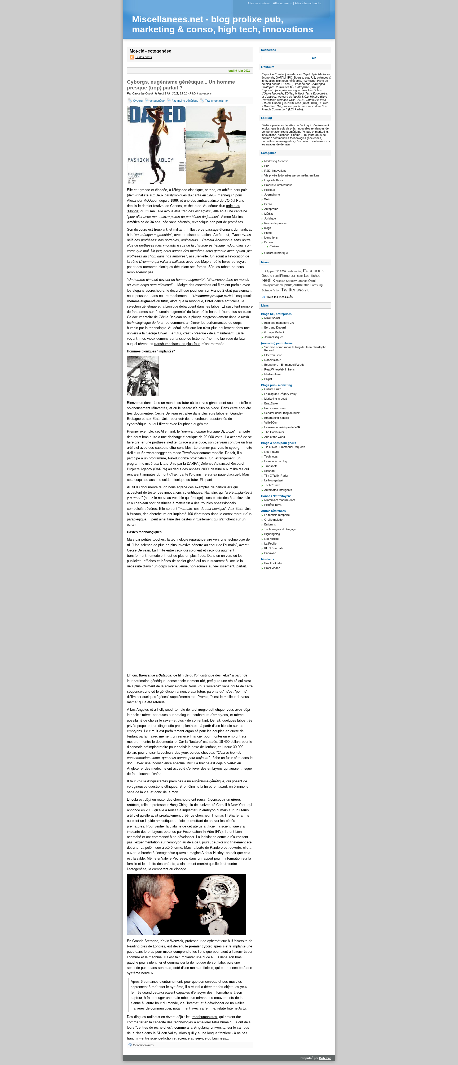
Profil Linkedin (273, 563)
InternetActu (236, 1008)
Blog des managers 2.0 (279, 322)
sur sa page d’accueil (224, 474)
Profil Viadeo (272, 568)
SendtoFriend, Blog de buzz (282, 413)
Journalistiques (274, 337)
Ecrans (269, 242)
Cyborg (138, 100)
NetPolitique (271, 538)
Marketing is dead (275, 398)
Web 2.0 (303, 290)
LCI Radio (296, 275)
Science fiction (271, 290)
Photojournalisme (273, 285)
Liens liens (271, 237)
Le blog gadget (273, 480)
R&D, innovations (201, 93)
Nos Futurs (271, 451)
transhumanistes (204, 1017)
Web (267, 199)
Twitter (288, 289)
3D (264, 271)
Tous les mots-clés (279, 297)
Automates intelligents (278, 489)
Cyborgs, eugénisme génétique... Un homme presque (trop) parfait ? (181, 84)
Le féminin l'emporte (277, 514)
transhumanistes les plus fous (177, 344)
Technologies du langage (280, 529)
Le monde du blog (275, 461)
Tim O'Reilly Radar (276, 475)
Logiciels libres (273, 180)
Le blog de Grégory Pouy (280, 393)
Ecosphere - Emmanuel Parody (284, 364)
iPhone (284, 276)
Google (267, 276)
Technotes (271, 456)
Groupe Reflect (274, 332)
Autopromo (271, 208)
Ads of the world (274, 436)
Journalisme (272, 194)
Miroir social (272, 318)
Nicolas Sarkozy (286, 280)
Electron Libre (273, 355)
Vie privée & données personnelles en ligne (291, 175)
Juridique (270, 218)
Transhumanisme (216, 100)
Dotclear (325, 1058)
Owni (312, 281)
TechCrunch (272, 485)
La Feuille (270, 543)
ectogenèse (157, 100)
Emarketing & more (276, 417)
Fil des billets (143, 57)
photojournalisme (297, 285)
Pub (266, 165)
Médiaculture (272, 374)
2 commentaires (143, 1045)
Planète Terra (272, 504)
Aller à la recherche (308, 3)
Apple (270, 271)
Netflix (268, 280)
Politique (269, 189)
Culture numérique (276, 253)
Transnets (271, 466)
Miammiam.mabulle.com (279, 500)
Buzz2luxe (271, 403)
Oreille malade (273, 519)
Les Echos (312, 276)
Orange (302, 280)
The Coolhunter (274, 432)
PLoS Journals (273, 548)
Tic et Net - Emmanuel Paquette (284, 447)
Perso (268, 204)
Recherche (268, 49)
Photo (268, 232)
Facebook (313, 270)
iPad (276, 275)
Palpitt (268, 379)
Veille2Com (271, 422)
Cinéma (274, 246)
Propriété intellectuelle (278, 185)
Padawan (270, 553)
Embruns (270, 524)
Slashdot (269, 470)
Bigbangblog (272, 534)
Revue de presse (275, 223)
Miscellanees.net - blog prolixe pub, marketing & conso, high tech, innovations (222, 24)
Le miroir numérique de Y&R (282, 427)
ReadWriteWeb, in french (280, 369)
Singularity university (209, 1027)
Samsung (316, 285)
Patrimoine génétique (184, 100)
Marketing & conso (276, 161)
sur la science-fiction (185, 338)
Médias (269, 213)
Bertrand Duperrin (275, 327)
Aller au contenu (259, 3)
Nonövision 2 (272, 359)
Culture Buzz (272, 389)
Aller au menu (282, 3)
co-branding (294, 271)
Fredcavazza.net (275, 408)
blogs (267, 228)
